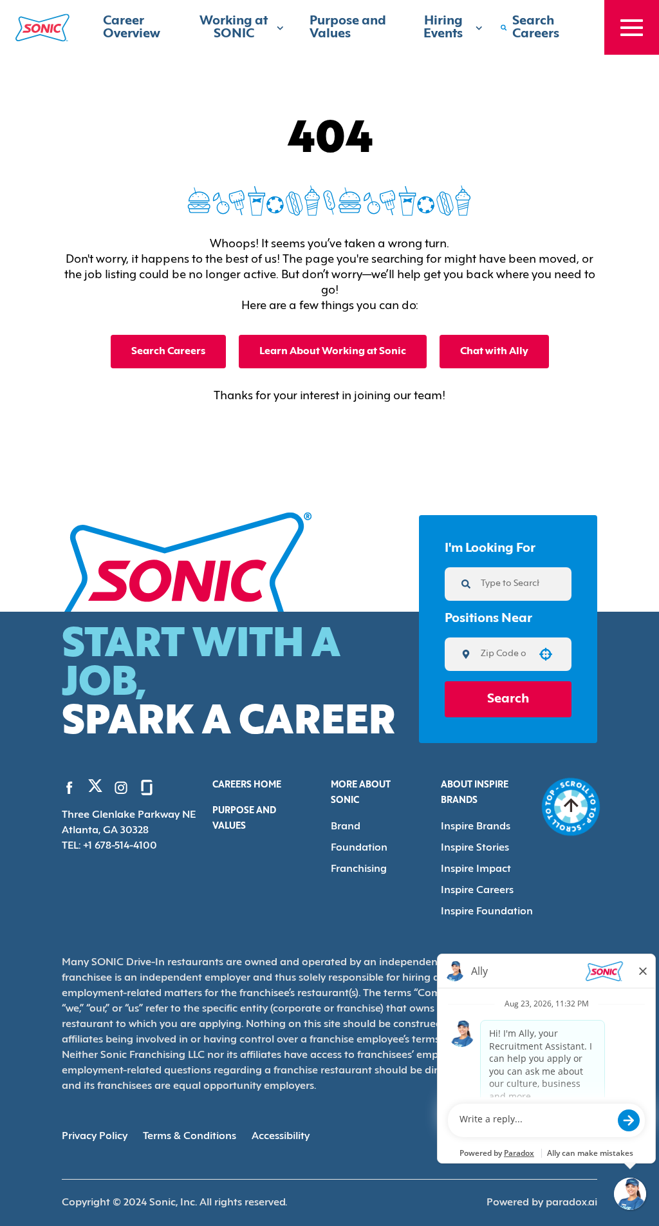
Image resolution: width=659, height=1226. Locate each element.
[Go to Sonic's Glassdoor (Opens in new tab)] (146, 787)
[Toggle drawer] (631, 27)
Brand (345, 827)
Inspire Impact (476, 869)
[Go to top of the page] (571, 807)
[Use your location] (545, 654)
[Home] (42, 27)
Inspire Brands (475, 827)
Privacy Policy (94, 1136)
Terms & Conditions (189, 1136)
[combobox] (503, 654)
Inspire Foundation (487, 912)
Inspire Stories (475, 848)
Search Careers (168, 351)
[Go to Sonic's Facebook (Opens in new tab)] (69, 787)
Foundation (359, 848)
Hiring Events (443, 27)
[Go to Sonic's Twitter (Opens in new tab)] (95, 789)
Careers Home (246, 785)
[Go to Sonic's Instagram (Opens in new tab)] (121, 787)
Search (508, 699)
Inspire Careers (477, 890)
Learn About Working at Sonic (332, 351)
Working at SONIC (234, 27)
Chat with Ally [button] (494, 351)
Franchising (359, 869)
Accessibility (281, 1136)
